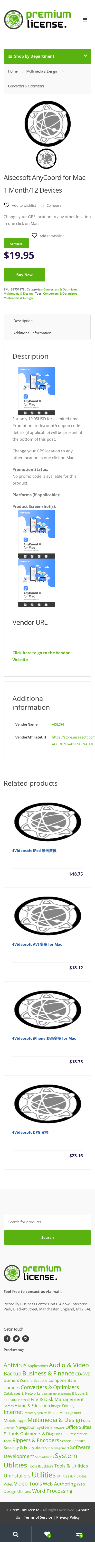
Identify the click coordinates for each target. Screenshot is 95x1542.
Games (9, 1406)
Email (25, 1399)
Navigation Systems (34, 1427)
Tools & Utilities (71, 1466)
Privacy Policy (68, 1517)
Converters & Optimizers (60, 289)
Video (8, 1484)
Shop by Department (33, 56)
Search (47, 1237)
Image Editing (62, 1405)
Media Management (64, 1412)
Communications (34, 1380)
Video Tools (28, 1483)
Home (12, 71)
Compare (54, 205)
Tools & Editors (40, 1466)
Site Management (57, 1448)
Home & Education (32, 1405)
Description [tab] (23, 320)
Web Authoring (59, 1484)
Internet (13, 1412)
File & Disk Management (57, 1399)
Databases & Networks (22, 1393)
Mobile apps (15, 1420)
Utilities (44, 1475)
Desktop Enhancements (56, 1393)
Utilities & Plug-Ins (72, 1476)
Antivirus (15, 1365)
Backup (12, 1373)
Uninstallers (17, 1475)
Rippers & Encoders (35, 1440)
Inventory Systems (35, 1413)
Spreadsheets (44, 1457)
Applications (38, 1365)
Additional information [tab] (32, 332)
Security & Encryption (24, 1447)
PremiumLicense (24, 1509)
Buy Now (24, 274)
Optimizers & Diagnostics (43, 1433)
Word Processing (52, 1490)
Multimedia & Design (18, 293)
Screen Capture (73, 1441)
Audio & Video (69, 1365)
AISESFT (58, 724)
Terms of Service (38, 1517)
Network (59, 1428)
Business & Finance (48, 1373)
